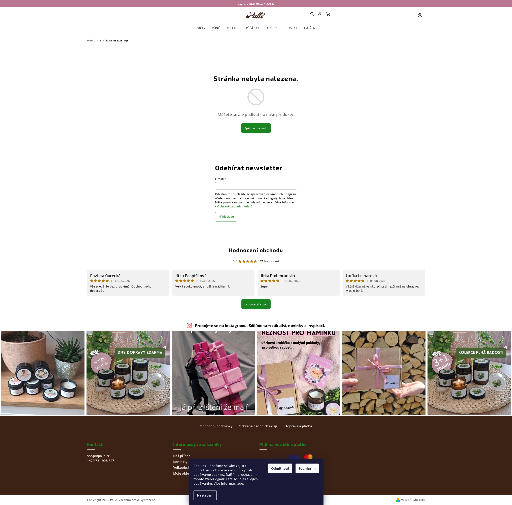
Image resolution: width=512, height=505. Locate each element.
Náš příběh (182, 456)
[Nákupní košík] (328, 14)
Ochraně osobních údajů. (235, 206)
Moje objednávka (187, 473)
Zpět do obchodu (256, 128)
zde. (240, 483)
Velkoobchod (183, 467)
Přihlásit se (226, 216)
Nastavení (205, 495)
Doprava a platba (298, 426)
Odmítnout (280, 468)
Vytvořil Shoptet (413, 500)
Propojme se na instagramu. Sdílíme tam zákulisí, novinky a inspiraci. (260, 325)
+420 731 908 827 (100, 461)
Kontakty (180, 462)
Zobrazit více (256, 304)
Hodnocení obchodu (256, 250)
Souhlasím (307, 468)
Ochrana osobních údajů (258, 426)
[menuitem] (320, 13)
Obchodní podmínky (216, 426)
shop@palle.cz (98, 456)
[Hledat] (312, 13)
